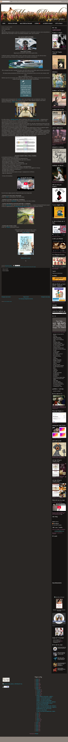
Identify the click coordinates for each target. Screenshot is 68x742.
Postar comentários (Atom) (8, 301)
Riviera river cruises (26, 258)
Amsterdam (16, 266)
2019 (37, 688)
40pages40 (55, 642)
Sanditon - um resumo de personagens (44, 700)
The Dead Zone (56, 373)
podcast (32, 266)
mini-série (14, 101)
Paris (7, 197)
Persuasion (55, 376)
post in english (56, 639)
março (38, 718)
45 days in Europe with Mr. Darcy (58, 334)
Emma (54, 367)
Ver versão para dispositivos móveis (26, 298)
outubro (38, 692)
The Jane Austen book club (58, 345)
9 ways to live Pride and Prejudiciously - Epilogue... (46, 701)
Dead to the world (56, 364)
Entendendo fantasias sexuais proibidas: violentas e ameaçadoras (62, 664)
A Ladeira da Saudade (57, 372)
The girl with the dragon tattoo (59, 377)
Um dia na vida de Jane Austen (42, 704)
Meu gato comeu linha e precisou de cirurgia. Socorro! (61, 658)
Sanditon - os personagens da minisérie (44, 697)
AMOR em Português (12, 23)
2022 (37, 684)
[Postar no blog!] (16, 265)
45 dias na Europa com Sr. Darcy (22, 206)
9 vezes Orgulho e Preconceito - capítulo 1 (44, 696)
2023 (37, 683)
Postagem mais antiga (45, 296)
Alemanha (13, 201)
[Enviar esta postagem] (13, 265)
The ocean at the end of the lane (59, 349)
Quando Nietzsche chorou (58, 366)
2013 (37, 729)
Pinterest (53, 625)
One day (54, 350)
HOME (3, 23)
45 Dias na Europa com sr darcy (9, 266)
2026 (37, 679)
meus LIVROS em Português (26, 23)
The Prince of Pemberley (57, 382)
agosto (38, 695)
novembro (39, 691)
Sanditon (19, 99)
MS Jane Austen (14, 119)
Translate (61, 308)
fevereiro (38, 719)
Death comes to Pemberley (58, 339)
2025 (37, 680)
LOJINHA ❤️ (37, 23)
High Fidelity (55, 380)
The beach (55, 371)
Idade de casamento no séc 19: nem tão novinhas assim (61, 653)
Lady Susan (55, 370)
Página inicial (26, 296)
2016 (37, 725)
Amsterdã (8, 205)
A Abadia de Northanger (57, 343)
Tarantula (55, 363)
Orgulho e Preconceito (57, 338)
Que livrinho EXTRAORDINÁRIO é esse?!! (44, 703)
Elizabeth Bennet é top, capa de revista (43, 708)
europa (24, 266)
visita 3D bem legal (34, 119)
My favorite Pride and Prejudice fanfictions (62, 648)
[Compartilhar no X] (17, 265)
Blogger (36, 733)
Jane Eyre (55, 336)
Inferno (54, 340)
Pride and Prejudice (57, 381)
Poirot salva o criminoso (58, 353)
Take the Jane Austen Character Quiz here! (59, 610)
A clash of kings (56, 351)
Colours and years (56, 346)
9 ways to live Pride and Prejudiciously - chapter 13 (46, 707)
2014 (37, 728)
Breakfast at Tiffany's (57, 360)
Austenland (55, 358)
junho (38, 714)
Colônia (8, 227)
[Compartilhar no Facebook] (18, 265)
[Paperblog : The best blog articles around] (6, 687)
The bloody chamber (57, 356)
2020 (37, 687)
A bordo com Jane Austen (41, 709)
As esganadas (55, 352)
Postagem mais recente (6, 296)
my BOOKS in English (47, 23)
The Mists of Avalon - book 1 (58, 344)
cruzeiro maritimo (20, 266)
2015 (37, 726)
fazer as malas (26, 232)
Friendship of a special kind (58, 347)
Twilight (54, 357)
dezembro (39, 689)
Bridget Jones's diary (57, 359)
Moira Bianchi (7, 265)
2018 (37, 722)
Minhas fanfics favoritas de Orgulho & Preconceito (61, 669)
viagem (35, 266)
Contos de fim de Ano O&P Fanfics (58, 379)
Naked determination (57, 337)
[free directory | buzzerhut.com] (3, 687)
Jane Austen (27, 266)
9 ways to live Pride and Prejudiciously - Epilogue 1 (46, 705)
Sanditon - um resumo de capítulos (43, 699)
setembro (39, 693)
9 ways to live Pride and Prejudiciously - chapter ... (46, 711)
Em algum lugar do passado (58, 365)
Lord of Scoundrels (57, 385)
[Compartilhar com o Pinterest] (19, 265)
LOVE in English (58, 23)
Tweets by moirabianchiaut (57, 273)
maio (38, 715)
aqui (61, 514)
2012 (37, 730)
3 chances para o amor (57, 386)
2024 (37, 681)
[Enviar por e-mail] (15, 265)
